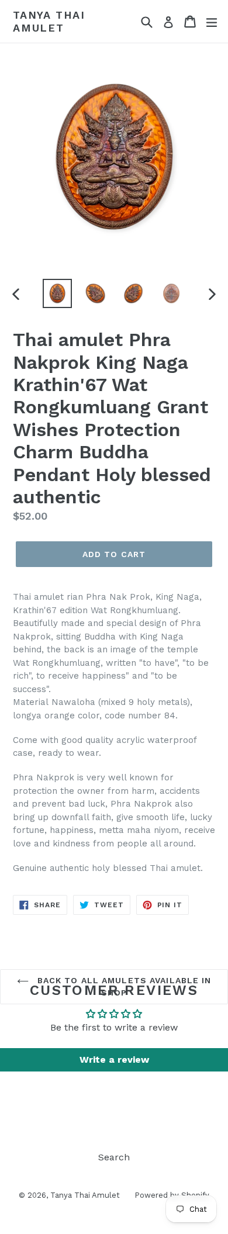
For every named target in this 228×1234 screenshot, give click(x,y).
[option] (57, 293)
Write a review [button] (114, 1059)
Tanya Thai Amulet (49, 21)
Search (114, 1157)
